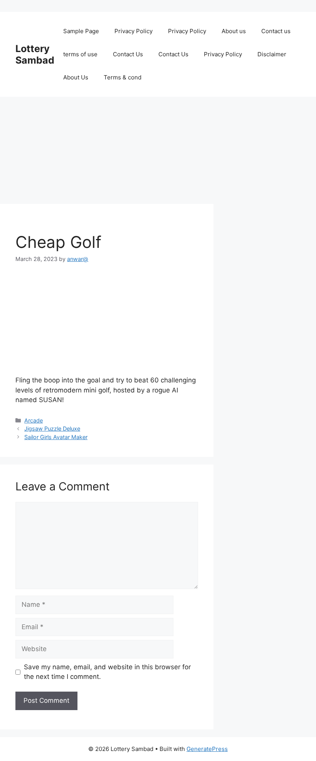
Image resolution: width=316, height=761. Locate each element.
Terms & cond (122, 77)
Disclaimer (271, 54)
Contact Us (128, 54)
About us (234, 31)
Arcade (33, 420)
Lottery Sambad (34, 54)
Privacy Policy (133, 31)
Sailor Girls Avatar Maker (55, 437)
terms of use (80, 54)
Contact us (276, 31)
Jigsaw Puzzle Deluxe (52, 428)
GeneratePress (207, 749)
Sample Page (81, 31)
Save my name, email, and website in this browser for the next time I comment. (107, 672)
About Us (75, 77)
